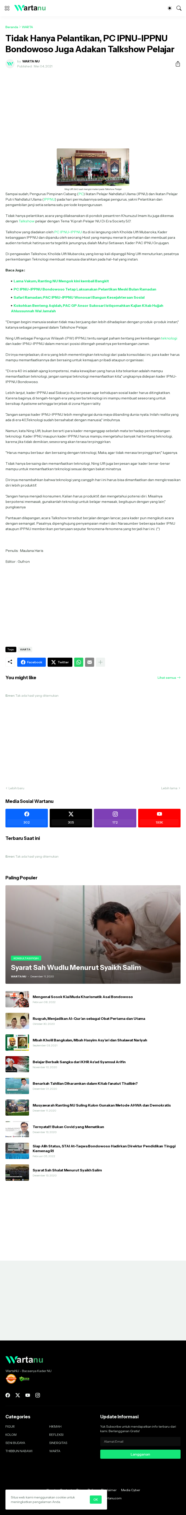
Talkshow (26, 221)
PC (80, 194)
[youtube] (27, 1395)
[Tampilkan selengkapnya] (100, 662)
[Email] (89, 662)
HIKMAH (55, 1426)
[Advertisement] (93, 106)
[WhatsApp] (78, 662)
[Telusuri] (179, 8)
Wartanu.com (112, 1498)
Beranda (11, 27)
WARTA (27, 27)
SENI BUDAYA (15, 1443)
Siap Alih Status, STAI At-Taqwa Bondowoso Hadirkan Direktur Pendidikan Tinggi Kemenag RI (104, 1148)
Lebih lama (169, 788)
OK (95, 1500)
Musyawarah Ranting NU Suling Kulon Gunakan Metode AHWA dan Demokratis (102, 1105)
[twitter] (17, 1395)
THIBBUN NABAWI (18, 1451)
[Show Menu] (7, 8)
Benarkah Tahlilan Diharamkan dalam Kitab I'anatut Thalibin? (85, 1083)
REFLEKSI (56, 1435)
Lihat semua (167, 678)
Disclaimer (109, 1490)
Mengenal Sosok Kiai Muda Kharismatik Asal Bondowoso (83, 996)
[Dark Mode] (169, 8)
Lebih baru (16, 788)
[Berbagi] (176, 63)
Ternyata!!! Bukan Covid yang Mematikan (68, 1126)
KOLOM (11, 1435)
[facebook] (7, 1395)
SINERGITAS (58, 1443)
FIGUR (10, 1426)
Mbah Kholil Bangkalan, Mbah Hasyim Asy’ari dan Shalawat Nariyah (90, 1040)
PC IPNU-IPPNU (68, 232)
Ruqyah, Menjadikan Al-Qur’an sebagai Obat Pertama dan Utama (89, 1018)
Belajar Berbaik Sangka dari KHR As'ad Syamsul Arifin (79, 1062)
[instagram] (37, 1395)
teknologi (169, 338)
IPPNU (49, 199)
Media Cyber (130, 1490)
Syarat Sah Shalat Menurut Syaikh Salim (67, 1170)
